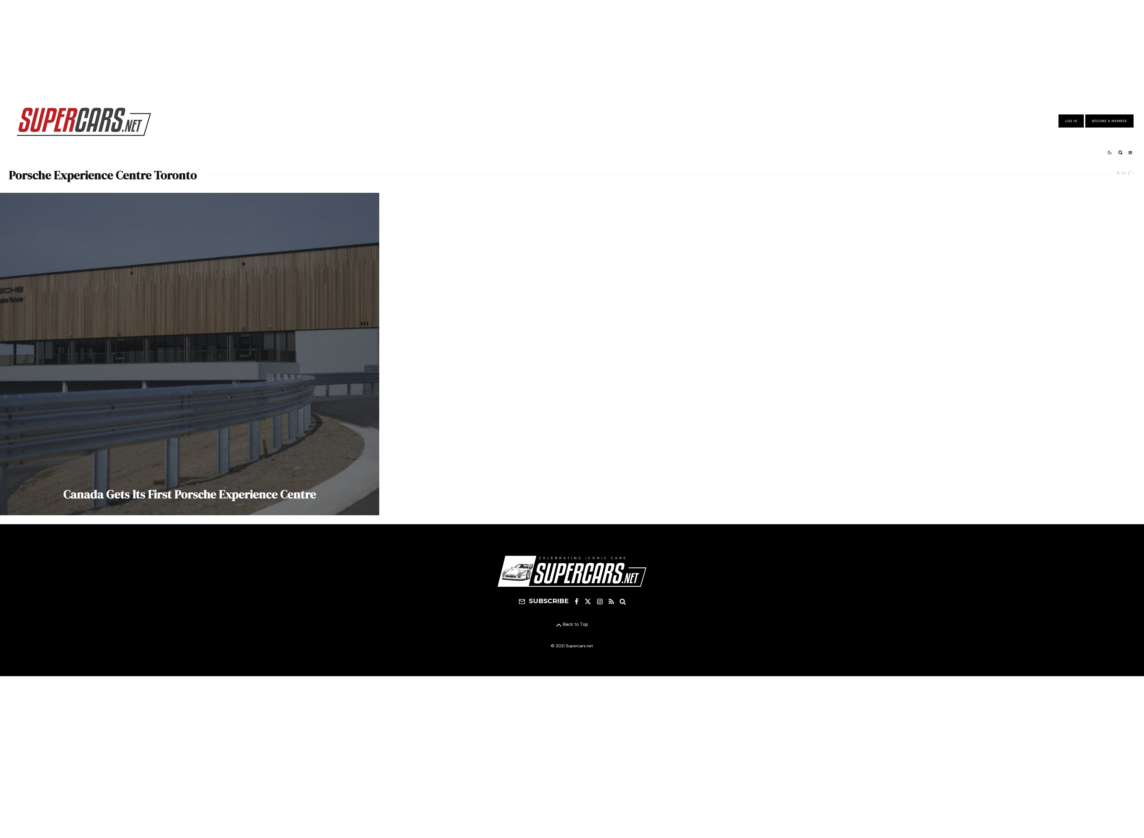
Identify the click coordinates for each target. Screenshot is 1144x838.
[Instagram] (600, 601)
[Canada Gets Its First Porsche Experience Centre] (189, 354)
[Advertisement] (572, 48)
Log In (1071, 121)
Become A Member (1109, 121)
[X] (588, 601)
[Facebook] (577, 601)
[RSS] (611, 601)
